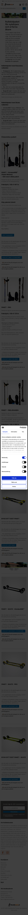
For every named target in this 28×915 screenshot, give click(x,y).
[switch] (24, 462)
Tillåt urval (14, 482)
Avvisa (14, 486)
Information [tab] (14, 431)
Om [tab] (23, 431)
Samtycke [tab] (5, 431)
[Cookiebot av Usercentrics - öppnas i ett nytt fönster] (20, 428)
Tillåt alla (14, 478)
